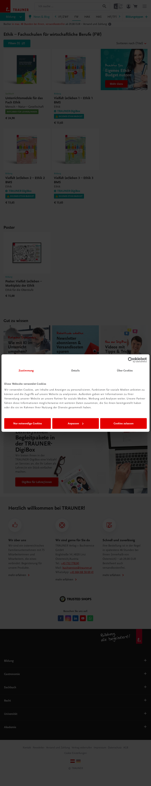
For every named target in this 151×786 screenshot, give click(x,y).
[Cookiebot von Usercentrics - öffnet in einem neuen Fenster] (131, 360)
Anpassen (73, 423)
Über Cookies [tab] (125, 370)
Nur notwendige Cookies (27, 423)
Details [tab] (75, 370)
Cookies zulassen (124, 423)
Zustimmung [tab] (26, 370)
